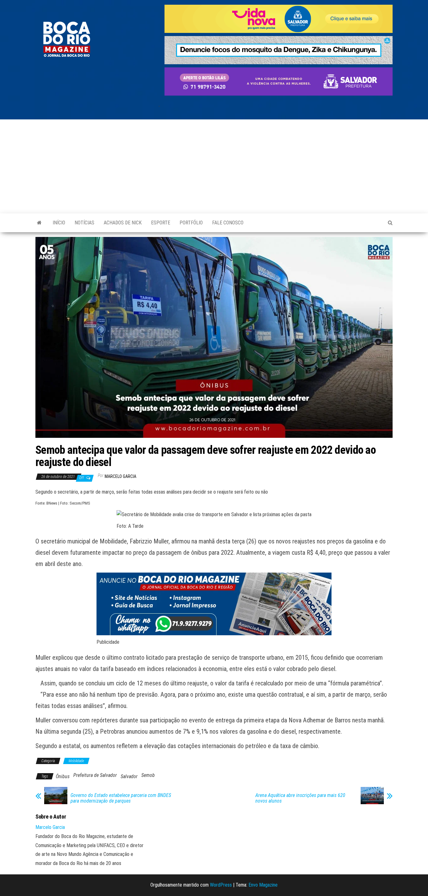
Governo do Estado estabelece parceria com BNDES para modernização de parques (120, 798)
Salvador (129, 776)
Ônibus (63, 776)
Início (59, 223)
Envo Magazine (263, 885)
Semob (148, 775)
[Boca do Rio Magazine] (39, 222)
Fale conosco (227, 223)
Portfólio (191, 223)
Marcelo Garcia (120, 476)
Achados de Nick (123, 223)
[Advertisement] (214, 166)
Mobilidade (76, 761)
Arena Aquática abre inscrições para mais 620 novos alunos (300, 798)
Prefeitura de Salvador (95, 775)
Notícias (84, 223)
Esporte (160, 223)
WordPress (221, 885)
